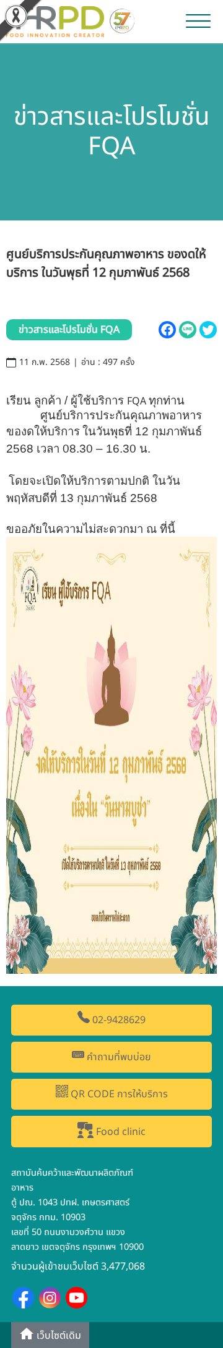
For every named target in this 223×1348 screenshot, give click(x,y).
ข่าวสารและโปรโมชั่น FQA (69, 329)
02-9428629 (118, 1020)
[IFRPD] (72, 20)
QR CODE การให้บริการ (118, 1094)
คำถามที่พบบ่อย (117, 1057)
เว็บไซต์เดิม (57, 1336)
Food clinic (120, 1131)
